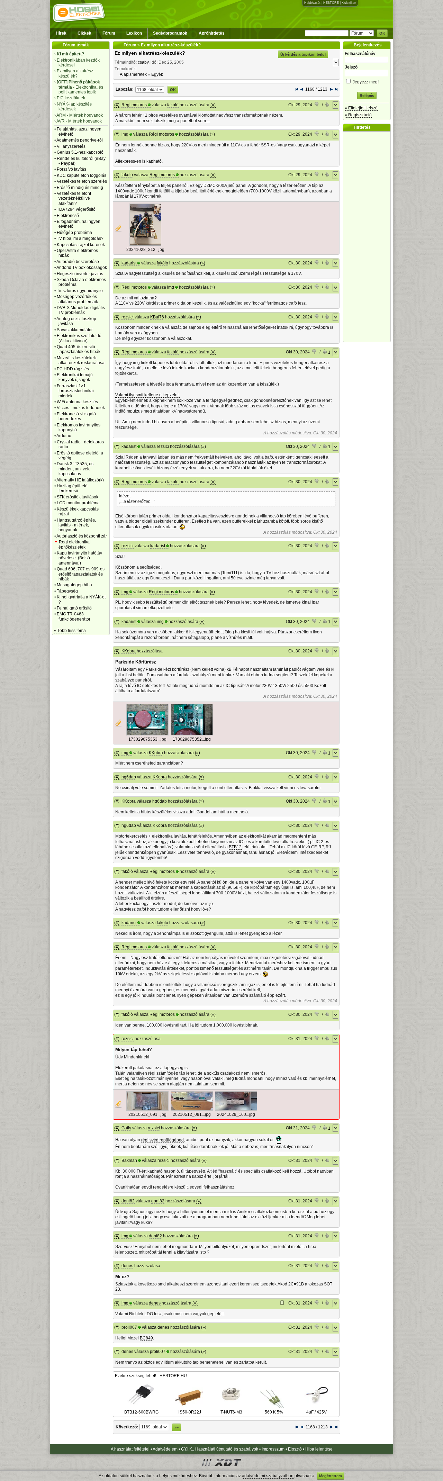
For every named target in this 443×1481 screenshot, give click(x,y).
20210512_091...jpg (147, 1114)
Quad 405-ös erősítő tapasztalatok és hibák (78, 349)
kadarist (128, 263)
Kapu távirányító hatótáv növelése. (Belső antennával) (79, 558)
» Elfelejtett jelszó (361, 108)
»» (176, 1427)
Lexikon (134, 33)
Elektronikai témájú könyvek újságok (75, 377)
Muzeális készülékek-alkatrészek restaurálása (81, 360)
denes (127, 1265)
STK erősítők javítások (77, 497)
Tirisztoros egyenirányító (80, 290)
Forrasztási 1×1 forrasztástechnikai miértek (75, 390)
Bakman (129, 1160)
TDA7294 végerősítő (76, 209)
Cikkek (84, 33)
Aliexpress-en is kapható (138, 161)
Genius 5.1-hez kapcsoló (80, 152)
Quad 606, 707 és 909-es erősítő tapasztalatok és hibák (81, 574)
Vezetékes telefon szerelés (82, 181)
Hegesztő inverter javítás (80, 273)
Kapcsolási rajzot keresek (81, 244)
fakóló (173, 104)
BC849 (146, 1338)
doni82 (128, 1201)
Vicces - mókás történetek (81, 407)
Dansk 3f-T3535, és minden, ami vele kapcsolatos (75, 468)
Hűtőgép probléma (74, 232)
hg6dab (128, 777)
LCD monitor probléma (78, 502)
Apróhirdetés (212, 33)
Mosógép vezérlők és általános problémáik (77, 299)
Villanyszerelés (71, 146)
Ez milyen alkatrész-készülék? (150, 53)
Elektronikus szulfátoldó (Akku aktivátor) (79, 338)
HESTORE (331, 2)
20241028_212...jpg (145, 249)
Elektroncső (68, 215)
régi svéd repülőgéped (162, 1140)
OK (382, 33)
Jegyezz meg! (365, 82)
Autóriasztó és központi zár (81, 536)
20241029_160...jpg (236, 1114)
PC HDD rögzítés (73, 369)
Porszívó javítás (71, 169)
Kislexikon (349, 2)
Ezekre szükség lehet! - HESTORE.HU (151, 1375)
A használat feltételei (130, 1449)
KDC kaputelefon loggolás (81, 175)
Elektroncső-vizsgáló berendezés (76, 416)
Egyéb (157, 74)
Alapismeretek (133, 74)
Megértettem (330, 1476)
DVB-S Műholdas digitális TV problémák (81, 310)
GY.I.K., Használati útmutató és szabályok (219, 1449)
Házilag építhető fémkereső (72, 488)
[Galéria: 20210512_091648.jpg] (192, 1109)
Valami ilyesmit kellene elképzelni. (147, 394)
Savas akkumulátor (75, 329)
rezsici (127, 317)
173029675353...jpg (147, 739)
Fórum (108, 33)
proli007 (129, 1327)
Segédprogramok (170, 33)
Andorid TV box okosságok (81, 267)
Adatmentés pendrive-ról (79, 140)
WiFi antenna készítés (77, 401)
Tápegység (67, 591)
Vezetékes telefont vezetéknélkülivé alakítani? (74, 198)
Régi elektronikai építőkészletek (74, 544)
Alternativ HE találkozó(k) (80, 480)
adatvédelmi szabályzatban (267, 1475)
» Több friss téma (70, 630)
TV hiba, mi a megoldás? (80, 238)
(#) (116, 104)
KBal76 (157, 317)
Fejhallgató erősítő (74, 608)
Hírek (61, 33)
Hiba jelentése (319, 1449)
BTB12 (235, 847)
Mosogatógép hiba (74, 585)
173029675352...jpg (192, 739)
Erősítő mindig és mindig (80, 187)
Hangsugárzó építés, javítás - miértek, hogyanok (76, 525)
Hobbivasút (312, 2)
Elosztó (295, 1449)
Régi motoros (134, 104)
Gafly (126, 1128)
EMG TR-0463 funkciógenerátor (73, 616)
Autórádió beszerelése (77, 261)
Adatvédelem (165, 1449)
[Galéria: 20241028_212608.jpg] (145, 244)
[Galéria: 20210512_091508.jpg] (147, 1109)
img (124, 134)
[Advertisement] (368, 237)
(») (213, 104)
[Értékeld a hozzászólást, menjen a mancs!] (317, 105)
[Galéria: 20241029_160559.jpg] (236, 1109)
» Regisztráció (358, 114)
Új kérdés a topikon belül (303, 54)
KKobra (128, 651)
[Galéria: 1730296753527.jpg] (192, 734)
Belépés (367, 95)
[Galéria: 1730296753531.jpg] (147, 734)
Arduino (63, 435)
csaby (143, 62)
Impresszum (273, 1449)
